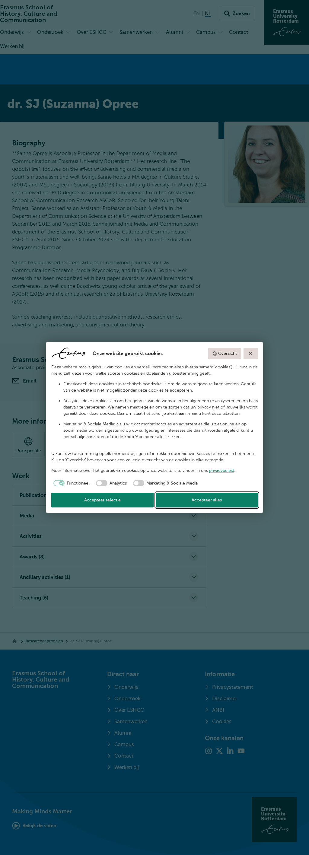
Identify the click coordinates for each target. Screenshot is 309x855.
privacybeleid (221, 470)
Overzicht (227, 353)
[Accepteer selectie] (251, 353)
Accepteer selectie (102, 500)
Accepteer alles (207, 500)
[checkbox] (70, 483)
